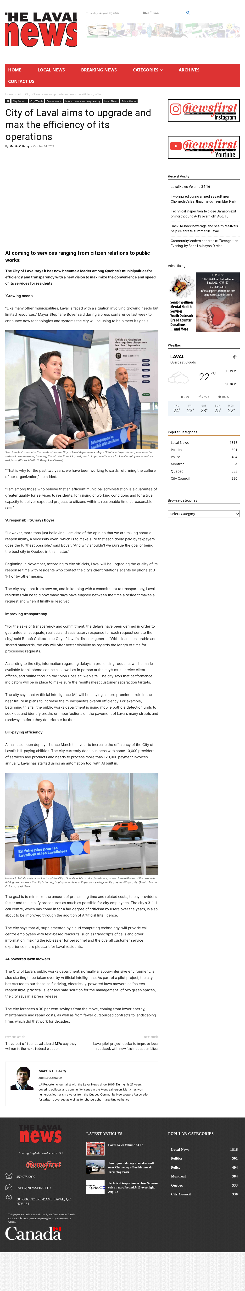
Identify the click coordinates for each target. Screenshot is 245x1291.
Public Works (129, 101)
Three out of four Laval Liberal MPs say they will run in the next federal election (40, 1046)
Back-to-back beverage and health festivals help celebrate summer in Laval (204, 228)
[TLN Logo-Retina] (41, 30)
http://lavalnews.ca (50, 1077)
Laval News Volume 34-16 (190, 187)
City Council (19, 101)
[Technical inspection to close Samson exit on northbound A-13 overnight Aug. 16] (95, 1187)
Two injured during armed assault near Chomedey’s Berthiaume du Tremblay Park (203, 199)
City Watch (36, 101)
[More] (149, 236)
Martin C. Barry (19, 146)
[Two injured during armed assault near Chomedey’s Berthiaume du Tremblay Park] (95, 1167)
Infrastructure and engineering (82, 101)
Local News (110, 101)
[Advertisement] (81, 186)
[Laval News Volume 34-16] (95, 1148)
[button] (187, 12)
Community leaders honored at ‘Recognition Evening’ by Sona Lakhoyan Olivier (204, 243)
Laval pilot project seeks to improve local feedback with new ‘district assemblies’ (125, 1046)
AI (19, 94)
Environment (54, 101)
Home (9, 94)
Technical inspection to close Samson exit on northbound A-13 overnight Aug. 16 (203, 213)
